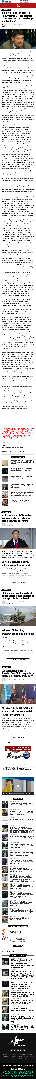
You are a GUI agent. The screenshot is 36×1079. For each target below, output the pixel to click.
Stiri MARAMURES (24, 1074)
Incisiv (9, 26)
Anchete (31, 1057)
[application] (18, 786)
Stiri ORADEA (11, 1075)
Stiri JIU (16, 1074)
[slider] (16, 793)
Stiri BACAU (26, 1071)
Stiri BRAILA (20, 1076)
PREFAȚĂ (5, 1054)
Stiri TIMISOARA (26, 1075)
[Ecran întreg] (32, 793)
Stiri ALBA (6, 1071)
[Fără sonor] (29, 793)
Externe (20, 1057)
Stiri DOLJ (27, 1072)
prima (4, 442)
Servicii (20, 1059)
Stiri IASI (10, 1074)
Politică (14, 1057)
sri (8, 442)
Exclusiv (26, 1057)
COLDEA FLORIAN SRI (23, 441)
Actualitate (30, 1054)
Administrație (7, 1057)
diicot (31, 441)
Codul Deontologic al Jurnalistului (17, 1054)
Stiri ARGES (19, 1071)
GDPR (25, 1059)
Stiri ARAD (13, 1071)
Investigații (13, 1059)
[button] (18, 786)
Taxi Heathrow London (8, 951)
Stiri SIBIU (18, 1075)
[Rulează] (4, 793)
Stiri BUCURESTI (12, 1072)
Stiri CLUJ (21, 1072)
